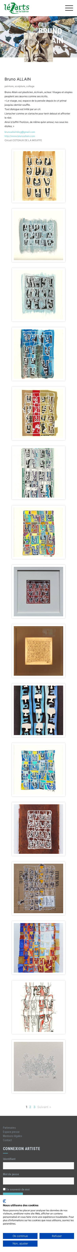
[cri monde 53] (38, 710)
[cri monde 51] (38, 651)
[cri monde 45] (38, 591)
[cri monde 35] (38, 473)
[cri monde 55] (38, 769)
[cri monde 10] (38, 235)
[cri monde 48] (38, 532)
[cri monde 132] (38, 1007)
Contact (7, 1140)
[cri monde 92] (38, 888)
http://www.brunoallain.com (20, 136)
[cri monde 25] (38, 294)
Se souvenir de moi (18, 1189)
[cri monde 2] (38, 176)
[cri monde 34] (38, 413)
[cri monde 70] (38, 829)
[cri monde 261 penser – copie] (38, 1066)
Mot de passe (11, 1174)
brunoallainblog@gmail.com (20, 131)
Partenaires (9, 1127)
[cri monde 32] (38, 354)
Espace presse (11, 1131)
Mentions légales (12, 1136)
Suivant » (44, 1107)
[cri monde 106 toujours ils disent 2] (38, 948)
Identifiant (9, 1159)
